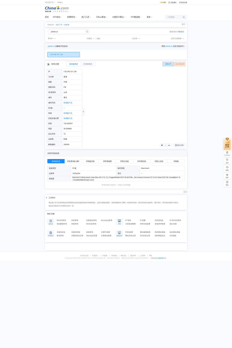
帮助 (150, 255)
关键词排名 (61, 232)
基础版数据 (73, 64)
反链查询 (89, 232)
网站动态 (123, 255)
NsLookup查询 (106, 220)
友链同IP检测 (160, 224)
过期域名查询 (91, 220)
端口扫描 (173, 224)
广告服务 (104, 255)
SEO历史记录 (145, 235)
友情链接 (114, 255)
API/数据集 (135, 17)
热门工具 (85, 17)
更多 (149, 17)
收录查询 (60, 235)
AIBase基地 (100, 17)
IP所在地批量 (145, 224)
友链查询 (74, 224)
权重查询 (71, 17)
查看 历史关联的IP (172, 46)
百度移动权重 (106, 235)
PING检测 (129, 232)
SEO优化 (56, 17)
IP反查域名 (159, 220)
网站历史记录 (130, 235)
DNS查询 (74, 220)
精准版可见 (68, 103)
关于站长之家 (84, 255)
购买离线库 (180, 64)
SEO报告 (173, 235)
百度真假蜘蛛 (130, 224)
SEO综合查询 (91, 224)
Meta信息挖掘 (91, 235)
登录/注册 (184, 2)
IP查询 (66, 25)
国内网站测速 (160, 232)
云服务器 (160, 258)
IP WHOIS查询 (175, 220)
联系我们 (95, 255)
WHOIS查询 (61, 220)
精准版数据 (87, 64)
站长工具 (59, 24)
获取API (168, 64)
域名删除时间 (62, 224)
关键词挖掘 (75, 232)
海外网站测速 (175, 232)
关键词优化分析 (77, 235)
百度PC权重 (105, 232)
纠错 (98, 38)
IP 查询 (128, 220)
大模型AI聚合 (118, 17)
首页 (47, 17)
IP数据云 (180, 32)
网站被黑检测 (145, 232)
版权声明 (133, 255)
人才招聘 (142, 255)
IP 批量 (143, 220)
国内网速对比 (160, 235)
